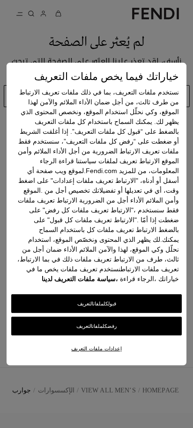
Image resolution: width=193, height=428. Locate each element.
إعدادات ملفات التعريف (96, 348)
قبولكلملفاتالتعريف (96, 304)
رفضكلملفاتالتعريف (96, 326)
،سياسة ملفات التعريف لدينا (80, 279)
